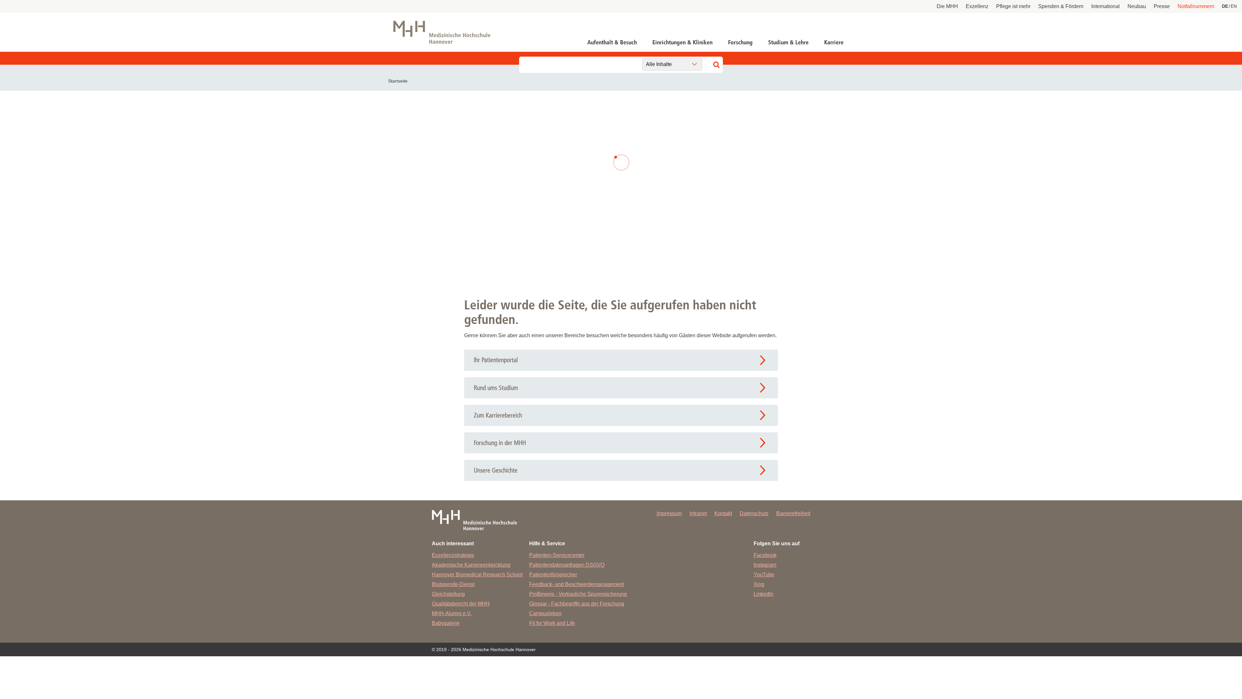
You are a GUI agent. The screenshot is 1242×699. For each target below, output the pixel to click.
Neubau (1137, 6)
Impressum (669, 513)
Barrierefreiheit (793, 513)
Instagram (765, 565)
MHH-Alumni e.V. (452, 613)
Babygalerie (446, 623)
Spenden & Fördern (1061, 6)
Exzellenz (977, 6)
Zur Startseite (509, 216)
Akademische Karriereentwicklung (471, 565)
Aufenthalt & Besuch (612, 42)
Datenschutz (754, 513)
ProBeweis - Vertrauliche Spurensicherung (578, 594)
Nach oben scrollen (1208, 665)
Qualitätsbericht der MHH (461, 603)
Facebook (765, 555)
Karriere (834, 42)
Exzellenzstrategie (453, 555)
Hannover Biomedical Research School (477, 574)
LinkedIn (763, 594)
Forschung (740, 42)
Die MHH (947, 6)
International (1105, 6)
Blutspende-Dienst (453, 584)
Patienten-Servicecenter (556, 555)
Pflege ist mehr (1013, 6)
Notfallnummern (1196, 6)
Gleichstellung (448, 594)
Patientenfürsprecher (553, 574)
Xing (759, 584)
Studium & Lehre (788, 42)
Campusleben (545, 613)
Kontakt (723, 513)
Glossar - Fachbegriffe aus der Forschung (576, 603)
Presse (1162, 6)
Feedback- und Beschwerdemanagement (576, 584)
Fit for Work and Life (552, 623)
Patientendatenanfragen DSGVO (567, 565)
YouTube (764, 574)
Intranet (698, 513)
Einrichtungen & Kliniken (682, 42)
